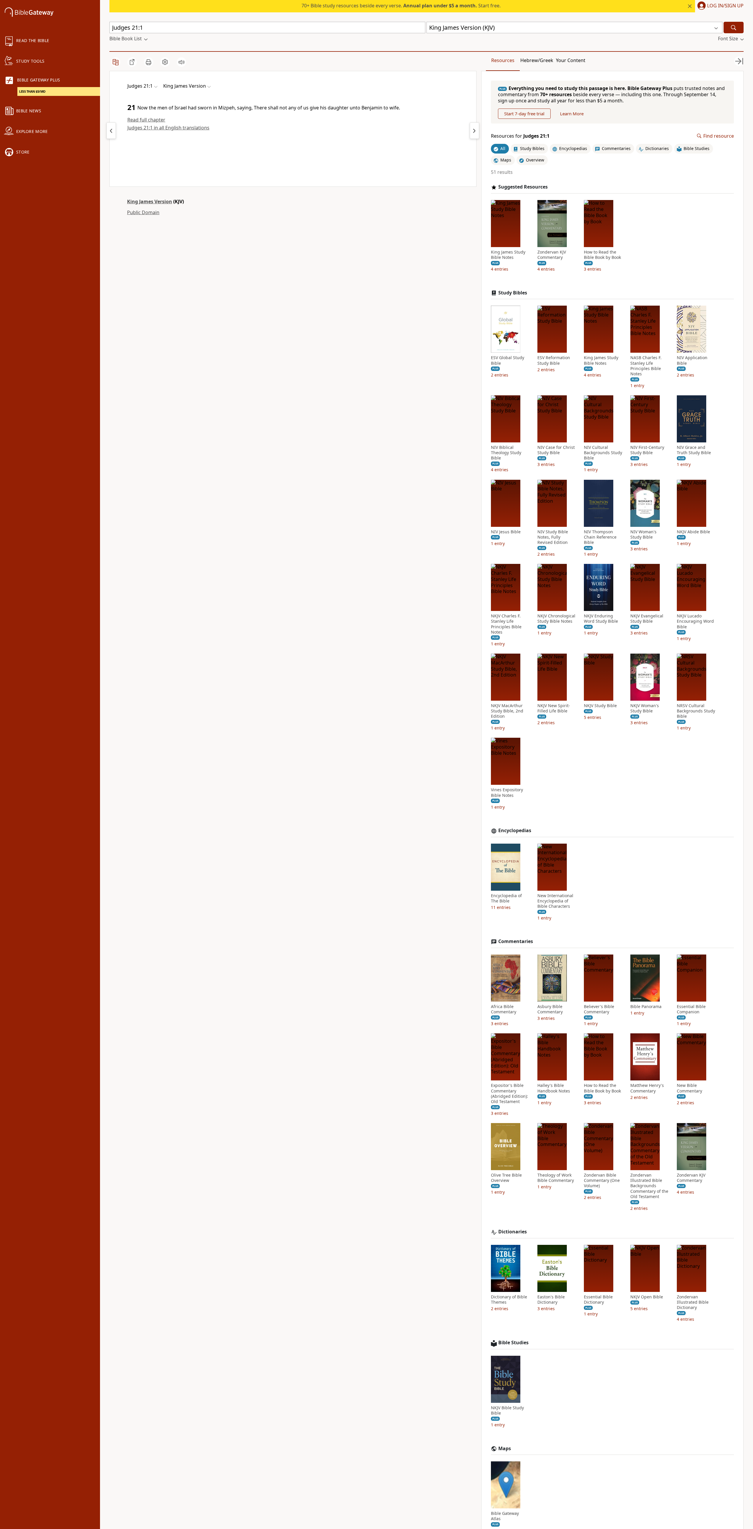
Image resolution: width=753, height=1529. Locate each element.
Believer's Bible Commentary (599, 1009)
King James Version (149, 201)
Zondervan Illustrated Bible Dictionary (693, 1302)
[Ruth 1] (474, 130)
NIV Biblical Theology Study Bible (506, 453)
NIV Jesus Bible (506, 531)
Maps (504, 1448)
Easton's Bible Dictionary (551, 1299)
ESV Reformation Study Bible (553, 360)
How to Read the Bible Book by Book (602, 254)
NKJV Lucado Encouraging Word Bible (695, 621)
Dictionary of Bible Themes (509, 1299)
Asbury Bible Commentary (550, 1009)
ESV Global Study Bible (507, 360)
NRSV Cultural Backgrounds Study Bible (696, 711)
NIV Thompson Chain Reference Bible (600, 537)
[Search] (734, 27)
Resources (502, 60)
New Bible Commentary (689, 1088)
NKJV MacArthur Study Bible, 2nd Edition (507, 711)
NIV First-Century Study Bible (647, 450)
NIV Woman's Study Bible (643, 534)
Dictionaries (512, 1232)
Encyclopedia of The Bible (506, 898)
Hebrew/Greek (536, 60)
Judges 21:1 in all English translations (168, 127)
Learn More (572, 113)
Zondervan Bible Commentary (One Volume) (602, 1180)
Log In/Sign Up (725, 6)
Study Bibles (512, 293)
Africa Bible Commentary (503, 1009)
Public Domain (143, 212)
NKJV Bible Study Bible (507, 1410)
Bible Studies (513, 1343)
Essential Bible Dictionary (598, 1299)
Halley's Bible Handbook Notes (553, 1088)
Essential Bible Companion (691, 1009)
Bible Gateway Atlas (505, 1516)
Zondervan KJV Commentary (551, 254)
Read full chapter (146, 119)
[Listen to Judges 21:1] (181, 62)
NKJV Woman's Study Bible (644, 708)
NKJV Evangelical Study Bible (646, 618)
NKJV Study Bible (600, 705)
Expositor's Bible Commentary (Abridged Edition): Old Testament (509, 1093)
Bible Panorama (646, 1006)
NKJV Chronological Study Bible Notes (556, 618)
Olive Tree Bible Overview (506, 1177)
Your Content (570, 60)
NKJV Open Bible (646, 1297)
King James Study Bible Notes (508, 254)
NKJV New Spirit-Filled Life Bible (553, 708)
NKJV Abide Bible (693, 531)
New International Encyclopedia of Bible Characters (555, 901)
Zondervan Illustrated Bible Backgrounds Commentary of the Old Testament (649, 1185)
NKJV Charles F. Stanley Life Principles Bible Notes (506, 624)
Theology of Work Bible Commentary (555, 1177)
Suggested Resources (523, 187)
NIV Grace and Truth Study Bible (694, 450)
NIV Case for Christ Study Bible (556, 450)
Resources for (520, 136)
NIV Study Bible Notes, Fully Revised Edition (552, 537)
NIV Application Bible (692, 360)
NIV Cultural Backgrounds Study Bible (603, 453)
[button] (719, 6)
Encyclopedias (514, 830)
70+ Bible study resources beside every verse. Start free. (401, 5)
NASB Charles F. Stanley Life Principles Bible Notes (646, 366)
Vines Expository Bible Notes (507, 792)
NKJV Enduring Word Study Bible (601, 618)
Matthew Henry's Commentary (647, 1088)
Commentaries (515, 941)
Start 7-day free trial (524, 113)
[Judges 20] (111, 130)
